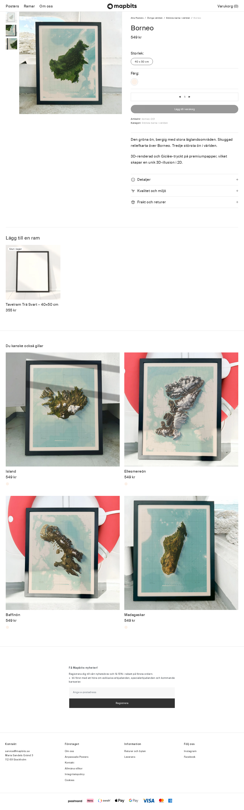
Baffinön (13, 615)
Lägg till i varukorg (184, 109)
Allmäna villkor (74, 768)
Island (11, 471)
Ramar (29, 6)
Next (118, 63)
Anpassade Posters (77, 756)
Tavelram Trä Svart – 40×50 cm (32, 304)
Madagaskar (134, 615)
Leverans (129, 756)
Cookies (70, 780)
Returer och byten (135, 751)
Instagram (190, 751)
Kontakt (69, 762)
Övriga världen (155, 18)
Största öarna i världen (178, 18)
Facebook (190, 756)
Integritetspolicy (75, 774)
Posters (12, 6)
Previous (23, 63)
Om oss (46, 6)
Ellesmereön (135, 471)
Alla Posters (137, 18)
